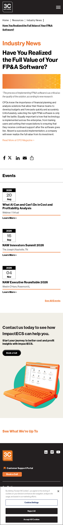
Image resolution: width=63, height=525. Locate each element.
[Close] (58, 491)
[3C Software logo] (7, 11)
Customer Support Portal (20, 468)
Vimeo (52, 452)
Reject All (31, 511)
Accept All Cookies (31, 519)
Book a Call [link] (11, 353)
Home (5, 20)
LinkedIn (46, 452)
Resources (18, 20)
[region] (31, 505)
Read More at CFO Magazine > (18, 140)
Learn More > (9, 218)
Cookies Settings (31, 502)
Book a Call (12, 474)
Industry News (34, 20)
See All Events (53, 300)
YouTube (58, 452)
